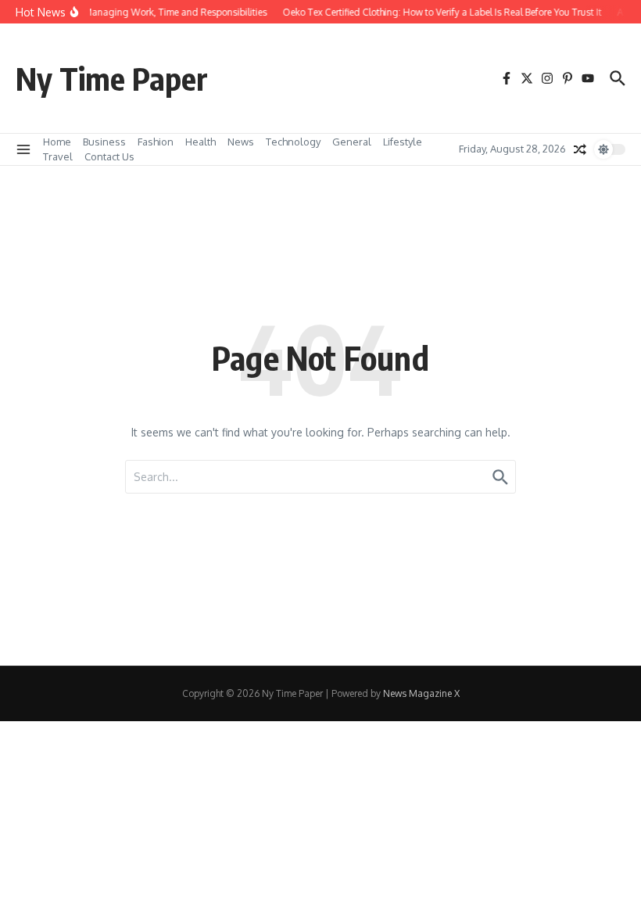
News (240, 141)
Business (104, 141)
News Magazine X (421, 693)
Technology (293, 141)
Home (57, 141)
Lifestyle (402, 141)
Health (200, 141)
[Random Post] (580, 149)
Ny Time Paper (112, 78)
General (351, 141)
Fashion (156, 141)
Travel (58, 156)
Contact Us (109, 156)
